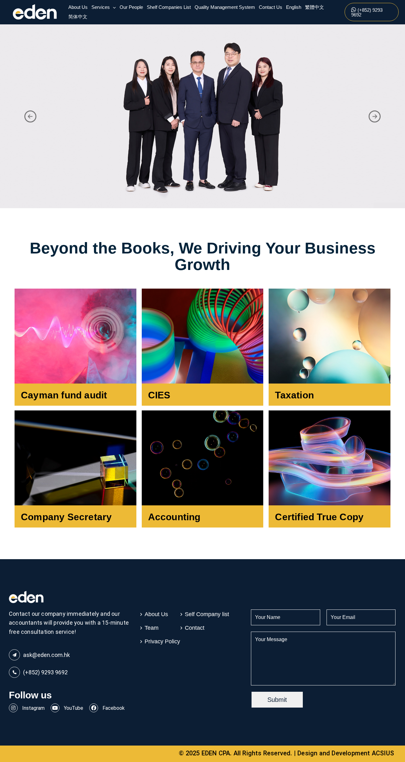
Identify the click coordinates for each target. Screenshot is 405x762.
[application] (113, 7)
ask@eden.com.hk (46, 655)
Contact (194, 628)
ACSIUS (383, 753)
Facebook (113, 708)
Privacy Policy (162, 641)
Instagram (33, 708)
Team (152, 628)
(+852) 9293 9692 (45, 672)
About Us (156, 614)
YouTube (73, 708)
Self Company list (207, 614)
